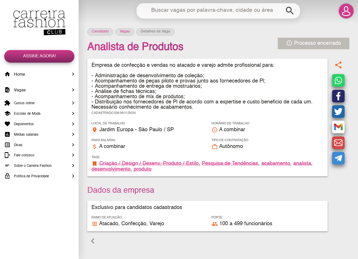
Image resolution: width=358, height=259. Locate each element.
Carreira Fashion (39, 22)
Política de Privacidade (31, 176)
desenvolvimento (111, 169)
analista (302, 163)
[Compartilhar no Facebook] (338, 96)
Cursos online (24, 103)
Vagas (19, 90)
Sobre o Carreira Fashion (32, 166)
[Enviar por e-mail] (338, 142)
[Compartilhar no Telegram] (338, 158)
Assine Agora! (39, 56)
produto (142, 169)
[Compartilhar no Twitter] (338, 111)
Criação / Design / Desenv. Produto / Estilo (149, 163)
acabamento (275, 163)
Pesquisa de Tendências (230, 163)
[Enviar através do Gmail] (338, 127)
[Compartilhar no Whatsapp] (338, 80)
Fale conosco (23, 155)
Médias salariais (26, 134)
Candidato (100, 31)
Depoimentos (23, 124)
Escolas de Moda (26, 113)
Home (19, 75)
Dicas (18, 145)
